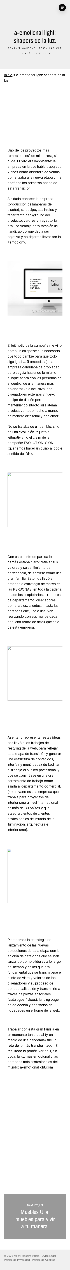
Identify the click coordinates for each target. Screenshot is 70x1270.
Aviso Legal (49, 1255)
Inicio (8, 75)
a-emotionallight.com (36, 1067)
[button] (62, 7)
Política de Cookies (43, 1259)
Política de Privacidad (17, 1259)
